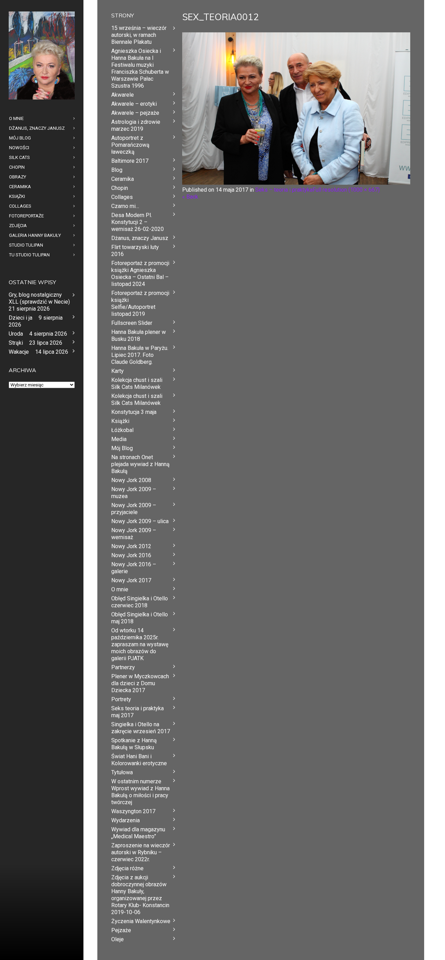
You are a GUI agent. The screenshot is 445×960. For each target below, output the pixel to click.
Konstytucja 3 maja (133, 412)
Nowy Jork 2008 (131, 480)
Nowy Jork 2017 (131, 580)
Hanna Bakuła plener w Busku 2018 (138, 335)
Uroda (16, 333)
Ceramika (122, 179)
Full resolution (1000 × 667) (346, 189)
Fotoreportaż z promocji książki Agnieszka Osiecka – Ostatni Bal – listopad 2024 (140, 273)
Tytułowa (122, 772)
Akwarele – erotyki (134, 104)
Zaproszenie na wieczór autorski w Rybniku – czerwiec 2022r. (140, 852)
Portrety (121, 699)
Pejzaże (121, 930)
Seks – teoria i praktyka (284, 189)
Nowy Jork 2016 (131, 555)
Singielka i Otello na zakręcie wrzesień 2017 (140, 728)
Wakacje (19, 352)
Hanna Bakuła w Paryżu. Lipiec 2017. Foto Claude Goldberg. (139, 355)
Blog (116, 170)
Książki (120, 421)
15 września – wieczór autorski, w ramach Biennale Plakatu (139, 35)
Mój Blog (122, 448)
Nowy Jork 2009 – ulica (140, 521)
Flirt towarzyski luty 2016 (135, 250)
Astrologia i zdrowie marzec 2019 (135, 125)
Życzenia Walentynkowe (140, 921)
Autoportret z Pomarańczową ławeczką (130, 145)
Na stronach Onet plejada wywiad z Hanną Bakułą (140, 464)
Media (119, 439)
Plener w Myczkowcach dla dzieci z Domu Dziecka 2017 (140, 683)
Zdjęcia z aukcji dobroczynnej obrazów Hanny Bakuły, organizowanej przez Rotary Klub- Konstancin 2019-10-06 (140, 894)
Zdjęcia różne (127, 868)
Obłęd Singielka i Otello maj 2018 (139, 618)
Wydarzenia (125, 820)
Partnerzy (123, 667)
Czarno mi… (125, 206)
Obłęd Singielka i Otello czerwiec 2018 (139, 602)
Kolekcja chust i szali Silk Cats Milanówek (136, 383)
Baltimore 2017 (129, 161)
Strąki (16, 342)
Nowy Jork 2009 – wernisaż (133, 534)
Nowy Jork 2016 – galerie (133, 568)
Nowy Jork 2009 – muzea (133, 492)
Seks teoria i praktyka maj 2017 (137, 712)
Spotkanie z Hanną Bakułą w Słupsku (134, 744)
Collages (122, 197)
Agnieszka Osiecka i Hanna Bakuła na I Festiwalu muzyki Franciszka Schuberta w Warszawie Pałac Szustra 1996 (140, 68)
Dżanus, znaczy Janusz (139, 238)
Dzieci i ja (20, 317)
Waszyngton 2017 (133, 811)
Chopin (119, 188)
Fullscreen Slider (131, 323)
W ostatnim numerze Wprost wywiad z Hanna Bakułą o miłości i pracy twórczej (140, 792)
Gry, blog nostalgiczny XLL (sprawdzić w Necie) (39, 298)
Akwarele (122, 94)
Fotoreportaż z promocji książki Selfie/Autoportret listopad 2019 (140, 303)
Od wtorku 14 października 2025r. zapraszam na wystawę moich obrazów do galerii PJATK (139, 644)
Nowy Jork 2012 (131, 546)
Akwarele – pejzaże (135, 113)
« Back (190, 196)
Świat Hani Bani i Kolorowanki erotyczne (139, 760)
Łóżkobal (122, 430)
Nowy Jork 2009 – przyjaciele (133, 508)
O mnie (119, 589)
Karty (117, 371)
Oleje (117, 939)
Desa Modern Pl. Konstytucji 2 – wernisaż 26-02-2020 (137, 222)
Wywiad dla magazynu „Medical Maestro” (138, 833)
